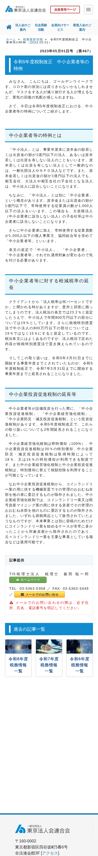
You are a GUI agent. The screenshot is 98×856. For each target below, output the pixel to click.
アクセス (50, 853)
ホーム (11, 39)
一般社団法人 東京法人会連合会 (25, 9)
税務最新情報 (33, 39)
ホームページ (29, 580)
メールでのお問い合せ (42, 594)
